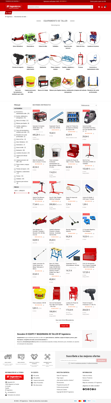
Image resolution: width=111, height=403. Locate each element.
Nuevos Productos (87, 378)
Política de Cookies (62, 389)
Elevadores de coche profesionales (93, 91)
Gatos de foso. (80, 46)
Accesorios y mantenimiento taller (93, 68)
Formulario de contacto (12, 395)
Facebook (84, 389)
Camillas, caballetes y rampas (68, 68)
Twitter (86, 389)
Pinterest (93, 389)
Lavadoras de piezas (93, 46)
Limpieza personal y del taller (30, 91)
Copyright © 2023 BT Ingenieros (65, 392)
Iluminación (43, 67)
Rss (88, 389)
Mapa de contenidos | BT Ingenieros (92, 382)
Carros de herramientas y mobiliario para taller (18, 92)
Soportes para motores (68, 47)
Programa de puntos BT (63, 385)
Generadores (30, 46)
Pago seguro (60, 378)
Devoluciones (60, 382)
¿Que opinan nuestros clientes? (65, 380)
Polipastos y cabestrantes (30, 68)
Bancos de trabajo (43, 90)
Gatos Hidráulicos (18, 46)
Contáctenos (86, 380)
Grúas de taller (43, 46)
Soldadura (55, 46)
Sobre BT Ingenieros (62, 375)
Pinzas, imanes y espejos (55, 68)
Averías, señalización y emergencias (68, 91)
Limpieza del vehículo (80, 90)
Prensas (80, 67)
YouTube (90, 389)
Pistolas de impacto (18, 67)
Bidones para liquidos (55, 90)
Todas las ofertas (87, 375)
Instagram (95, 389)
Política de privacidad (62, 387)
